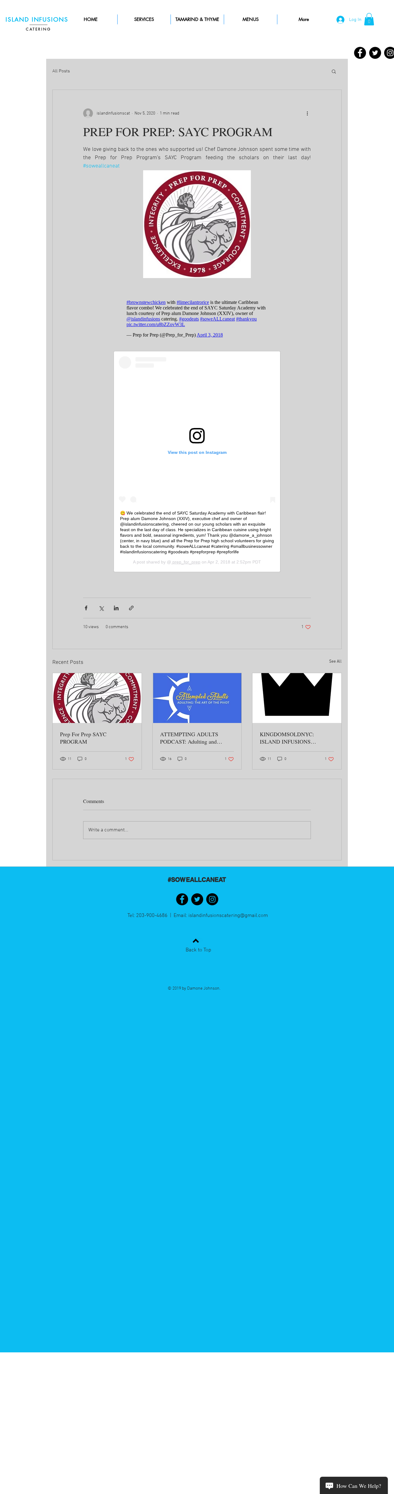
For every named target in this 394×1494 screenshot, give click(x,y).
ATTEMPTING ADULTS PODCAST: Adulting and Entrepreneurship (189, 737)
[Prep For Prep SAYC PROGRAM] (97, 698)
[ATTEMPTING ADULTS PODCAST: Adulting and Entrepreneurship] (197, 698)
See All (335, 661)
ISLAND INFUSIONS (38, 19)
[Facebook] (360, 53)
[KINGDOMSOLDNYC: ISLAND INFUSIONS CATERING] (296, 698)
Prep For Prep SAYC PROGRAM (83, 737)
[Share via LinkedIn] (116, 608)
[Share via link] (131, 608)
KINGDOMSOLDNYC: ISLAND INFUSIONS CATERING (287, 737)
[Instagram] (212, 899)
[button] (369, 19)
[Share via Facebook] (86, 608)
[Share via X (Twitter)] (101, 608)
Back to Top (198, 950)
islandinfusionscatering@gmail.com (228, 916)
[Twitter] (375, 53)
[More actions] (307, 113)
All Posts (61, 71)
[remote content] (197, 319)
